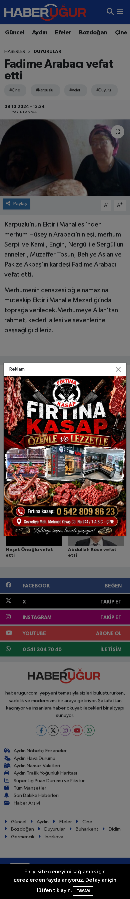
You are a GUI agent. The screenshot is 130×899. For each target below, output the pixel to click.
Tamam (83, 891)
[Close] (118, 369)
